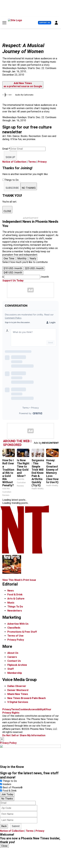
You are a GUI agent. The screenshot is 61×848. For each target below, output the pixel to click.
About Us (12, 652)
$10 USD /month (13, 268)
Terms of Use (15, 635)
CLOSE (7, 211)
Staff (10, 668)
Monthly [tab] (21, 258)
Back (4, 826)
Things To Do (15, 606)
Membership (14, 672)
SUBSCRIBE (12, 187)
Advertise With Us (17, 623)
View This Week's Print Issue (19, 579)
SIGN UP (10, 157)
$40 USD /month (13, 272)
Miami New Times (17, 694)
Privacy (42, 161)
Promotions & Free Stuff (22, 631)
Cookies (23, 709)
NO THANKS (29, 187)
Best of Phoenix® (13, 787)
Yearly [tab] (33, 258)
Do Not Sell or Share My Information (23, 735)
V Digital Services (17, 702)
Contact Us (14, 660)
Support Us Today (12, 280)
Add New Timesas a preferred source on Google (23, 85)
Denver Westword (17, 690)
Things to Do (10, 780)
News (10, 590)
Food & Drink (15, 594)
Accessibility (35, 709)
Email (6, 148)
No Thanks (7, 798)
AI (44, 709)
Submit (16, 826)
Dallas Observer (16, 686)
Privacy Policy (15, 639)
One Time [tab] (9, 258)
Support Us (44, 23)
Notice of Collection (14, 161)
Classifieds (13, 627)
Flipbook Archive (17, 664)
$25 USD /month (34, 268)
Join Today (7, 794)
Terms (32, 161)
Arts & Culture (15, 598)
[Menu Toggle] (4, 23)
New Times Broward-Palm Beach (26, 698)
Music (10, 602)
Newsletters (14, 610)
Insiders (7, 784)
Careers (12, 656)
